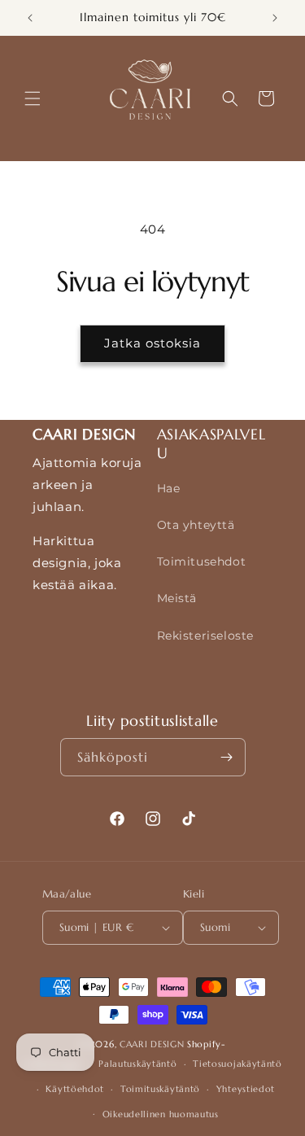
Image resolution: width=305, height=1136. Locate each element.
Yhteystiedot (245, 1088)
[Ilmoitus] (275, 18)
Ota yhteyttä (196, 525)
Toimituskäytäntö (160, 1088)
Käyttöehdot (75, 1088)
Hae (169, 488)
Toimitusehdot (201, 561)
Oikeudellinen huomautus (160, 1114)
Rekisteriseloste (206, 635)
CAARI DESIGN (152, 1044)
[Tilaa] (227, 757)
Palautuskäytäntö (137, 1063)
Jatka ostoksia (152, 343)
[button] (32, 98)
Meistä (177, 598)
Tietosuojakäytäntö (237, 1063)
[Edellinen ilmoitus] (30, 18)
